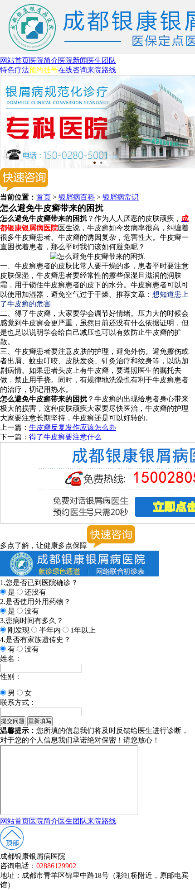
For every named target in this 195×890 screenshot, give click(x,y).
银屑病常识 (120, 197)
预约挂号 (43, 70)
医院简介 (43, 60)
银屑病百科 (76, 197)
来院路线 (101, 70)
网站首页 (14, 60)
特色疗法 (14, 70)
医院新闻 (72, 60)
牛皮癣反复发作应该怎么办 (72, 427)
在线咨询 (72, 70)
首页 (43, 197)
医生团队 (101, 60)
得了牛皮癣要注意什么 (65, 437)
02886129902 (56, 866)
